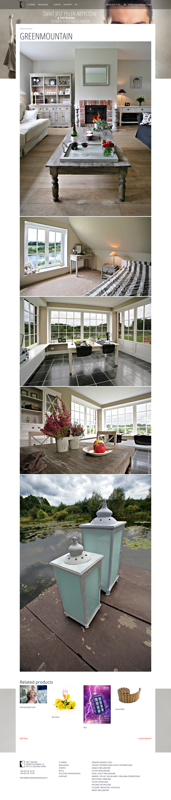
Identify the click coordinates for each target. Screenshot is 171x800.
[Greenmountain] (85, 128)
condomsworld (144, 738)
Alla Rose (24, 738)
